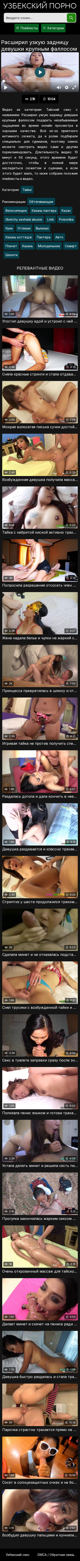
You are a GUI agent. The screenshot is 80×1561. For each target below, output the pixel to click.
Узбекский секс (18, 1555)
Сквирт (71, 246)
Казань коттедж (18, 237)
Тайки (27, 190)
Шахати (11, 255)
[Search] (71, 17)
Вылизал (42, 228)
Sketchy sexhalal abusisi (23, 219)
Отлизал (24, 228)
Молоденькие (49, 246)
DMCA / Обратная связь (56, 1555)
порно (40, 6)
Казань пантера (44, 210)
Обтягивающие (41, 202)
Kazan (66, 210)
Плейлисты (29, 28)
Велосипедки (16, 210)
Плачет (11, 246)
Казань (27, 246)
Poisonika (66, 219)
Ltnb (50, 219)
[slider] (31, 81)
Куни (9, 228)
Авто (59, 237)
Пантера (43, 237)
